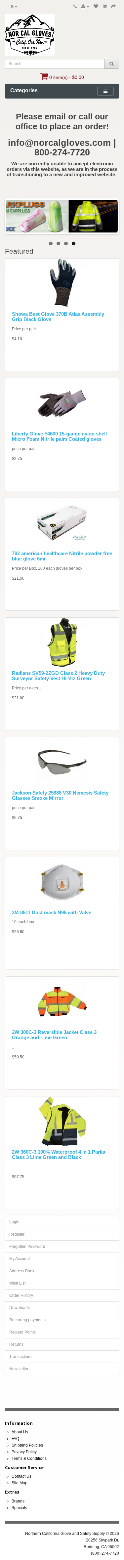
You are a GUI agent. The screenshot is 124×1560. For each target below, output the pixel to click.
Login (14, 1222)
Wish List (17, 1283)
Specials (19, 1507)
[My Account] (85, 6)
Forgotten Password (27, 1246)
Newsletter (18, 1369)
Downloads (19, 1307)
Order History (21, 1295)
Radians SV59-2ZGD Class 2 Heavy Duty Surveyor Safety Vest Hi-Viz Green (58, 675)
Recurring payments (27, 1320)
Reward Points (22, 1332)
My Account (19, 1258)
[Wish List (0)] (96, 6)
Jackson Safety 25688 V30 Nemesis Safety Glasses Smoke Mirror (60, 795)
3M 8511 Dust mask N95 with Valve (51, 912)
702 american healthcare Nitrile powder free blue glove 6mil (62, 556)
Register (16, 1234)
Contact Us (21, 1476)
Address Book (21, 1271)
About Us (20, 1432)
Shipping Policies (27, 1445)
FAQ (15, 1438)
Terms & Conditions (29, 1458)
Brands (18, 1501)
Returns (16, 1344)
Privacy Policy (24, 1452)
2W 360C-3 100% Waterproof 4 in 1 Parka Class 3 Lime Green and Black (58, 1154)
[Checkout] (113, 6)
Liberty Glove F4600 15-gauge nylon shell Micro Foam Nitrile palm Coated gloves (59, 436)
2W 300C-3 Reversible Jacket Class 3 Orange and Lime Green (54, 1035)
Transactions (20, 1356)
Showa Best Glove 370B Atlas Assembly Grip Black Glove (58, 316)
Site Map (19, 1483)
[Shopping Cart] (105, 6)
